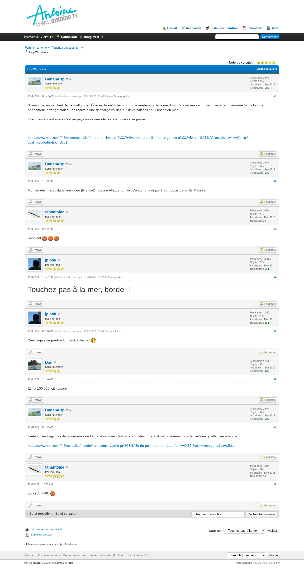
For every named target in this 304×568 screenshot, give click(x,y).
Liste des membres (224, 28)
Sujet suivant (65, 513)
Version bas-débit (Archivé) (107, 555)
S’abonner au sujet (41, 534)
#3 (275, 229)
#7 (275, 427)
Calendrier (255, 28)
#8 (275, 484)
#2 (275, 181)
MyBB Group (65, 562)
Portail (172, 28)
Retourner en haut (74, 555)
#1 (275, 96)
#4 (275, 277)
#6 (275, 379)
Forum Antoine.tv (49, 555)
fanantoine (54, 212)
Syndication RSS (138, 555)
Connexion (69, 37)
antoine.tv (43, 47)
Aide (275, 28)
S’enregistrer (89, 37)
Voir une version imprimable (46, 529)
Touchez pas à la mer (66, 47)
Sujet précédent (40, 513)
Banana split (56, 79)
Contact (30, 555)
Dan (48, 362)
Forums (30, 47)
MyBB (36, 562)
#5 (275, 331)
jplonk (50, 260)
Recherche (193, 28)
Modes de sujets (266, 68)
